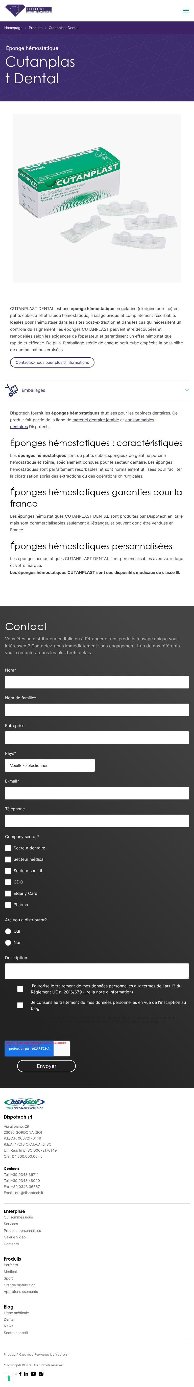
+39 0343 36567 (25, 1186)
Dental (9, 1319)
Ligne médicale (16, 1313)
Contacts (11, 1244)
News (8, 1326)
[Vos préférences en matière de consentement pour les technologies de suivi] (9, 1378)
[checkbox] (97, 876)
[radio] (97, 931)
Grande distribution (19, 1285)
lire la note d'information (108, 991)
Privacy (10, 1354)
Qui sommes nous (18, 1217)
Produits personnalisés (22, 1230)
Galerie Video (15, 1237)
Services (11, 1224)
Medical (10, 1271)
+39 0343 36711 (25, 1174)
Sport (8, 1278)
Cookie (25, 1354)
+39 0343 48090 (25, 1180)
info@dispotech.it (28, 1192)
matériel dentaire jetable (95, 419)
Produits (35, 27)
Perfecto (11, 1265)
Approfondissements (21, 1291)
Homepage (13, 27)
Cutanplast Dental (63, 27)
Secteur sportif (16, 1332)
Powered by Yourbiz (51, 1354)
